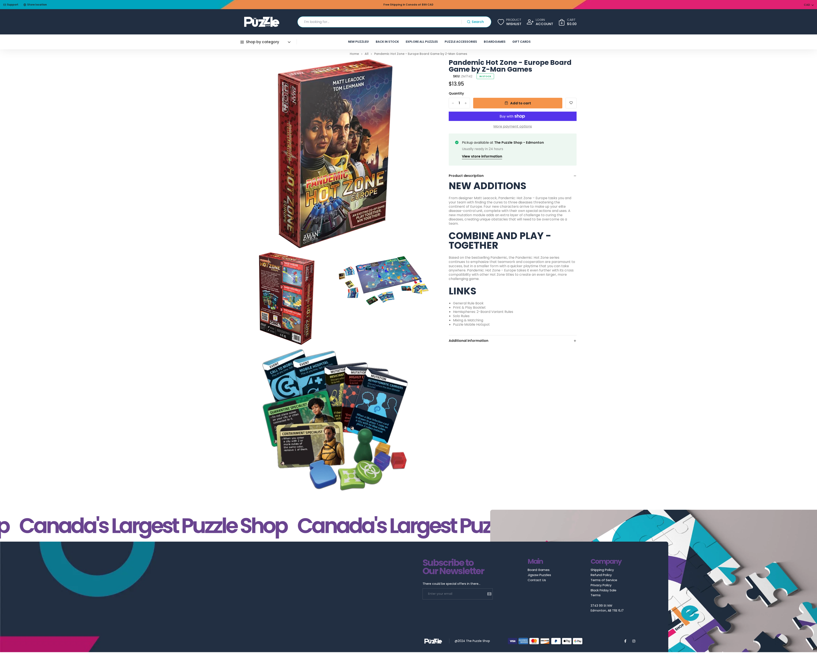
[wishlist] (571, 103)
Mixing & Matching (468, 320)
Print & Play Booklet (469, 307)
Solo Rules (461, 316)
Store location (37, 4)
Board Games (539, 570)
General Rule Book (468, 303)
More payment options (512, 126)
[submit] (487, 593)
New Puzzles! (358, 42)
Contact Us (537, 580)
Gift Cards (521, 42)
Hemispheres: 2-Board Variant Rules (483, 311)
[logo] (261, 22)
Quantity (456, 93)
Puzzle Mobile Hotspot (471, 324)
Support (12, 4)
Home (354, 54)
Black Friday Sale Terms (603, 592)
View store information (482, 156)
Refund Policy (601, 575)
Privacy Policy (601, 585)
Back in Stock (387, 42)
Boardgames (495, 42)
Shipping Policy (602, 570)
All (367, 54)
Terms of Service (604, 580)
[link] (421, 67)
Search (478, 21)
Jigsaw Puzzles (539, 575)
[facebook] (625, 641)
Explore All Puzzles (422, 42)
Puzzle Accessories (461, 42)
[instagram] (634, 641)
